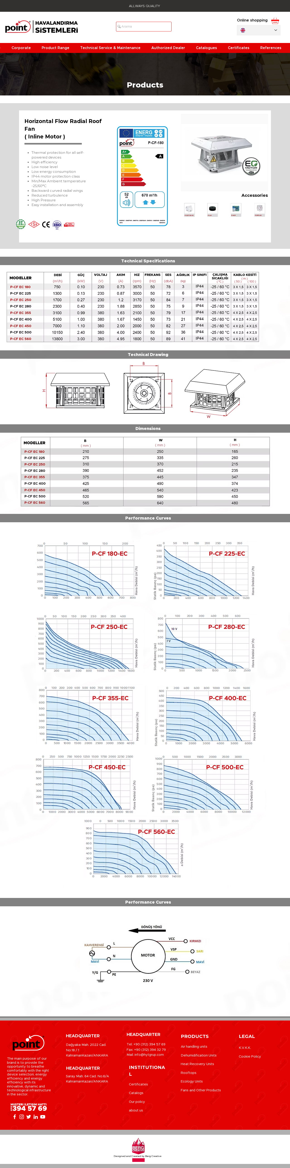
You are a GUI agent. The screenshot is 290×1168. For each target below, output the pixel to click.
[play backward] (186, 210)
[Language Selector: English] (258, 30)
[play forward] (262, 210)
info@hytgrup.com (149, 1054)
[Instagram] (22, 1117)
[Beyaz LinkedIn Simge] (36, 1117)
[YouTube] (43, 1117)
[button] (23, 48)
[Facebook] (15, 1117)
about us (136, 1110)
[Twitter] (29, 1117)
